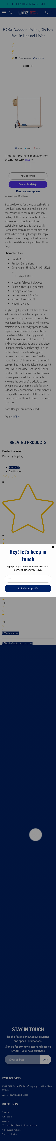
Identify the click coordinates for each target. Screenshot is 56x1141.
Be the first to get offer (28, 588)
